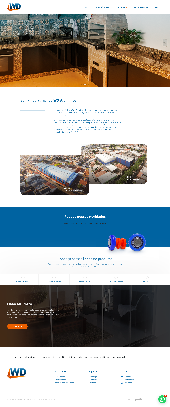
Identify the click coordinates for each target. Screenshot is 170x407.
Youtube (128, 383)
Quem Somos (102, 7)
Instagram (129, 380)
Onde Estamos (141, 7)
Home (87, 7)
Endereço (93, 377)
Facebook (128, 377)
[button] (81, 84)
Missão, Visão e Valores (63, 383)
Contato (159, 7)
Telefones (93, 380)
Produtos (120, 7)
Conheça (17, 326)
